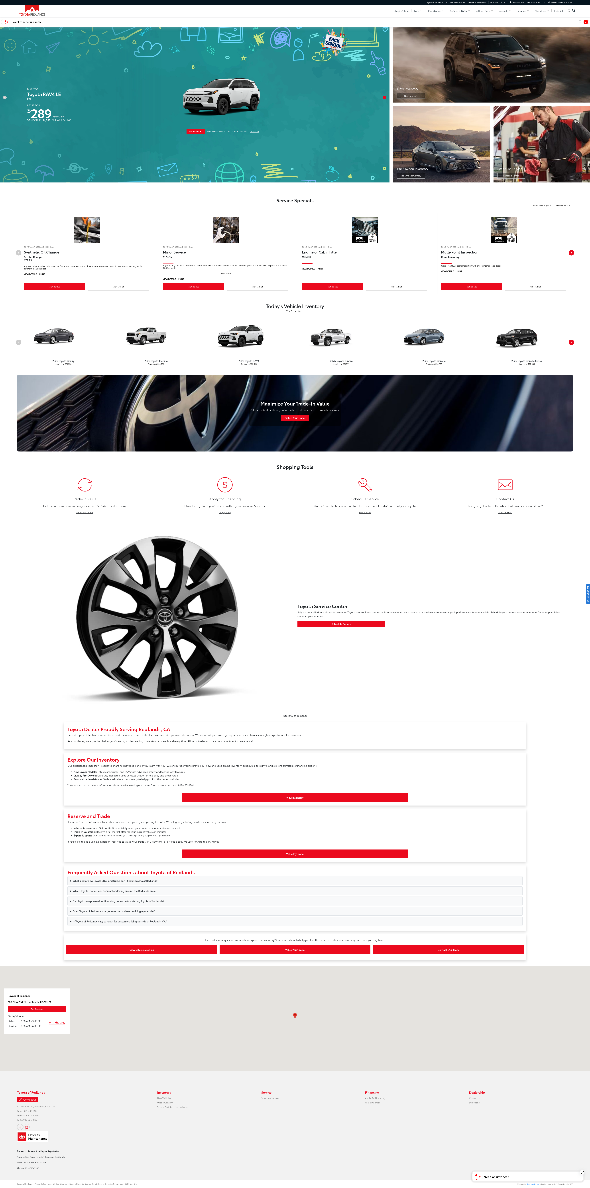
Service (266, 1092)
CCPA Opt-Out (130, 1183)
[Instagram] (27, 1127)
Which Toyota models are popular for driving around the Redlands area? (114, 891)
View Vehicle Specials (142, 949)
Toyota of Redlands (25, 1183)
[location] (510, 2)
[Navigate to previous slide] (2, 104)
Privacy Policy (40, 1183)
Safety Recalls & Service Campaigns (107, 1183)
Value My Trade (295, 853)
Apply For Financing (375, 1098)
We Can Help (505, 512)
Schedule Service (511, 175)
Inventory (164, 1092)
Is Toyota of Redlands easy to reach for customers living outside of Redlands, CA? (120, 921)
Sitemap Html (74, 1183)
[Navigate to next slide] (387, 104)
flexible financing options (302, 765)
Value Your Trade (295, 418)
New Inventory (411, 95)
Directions (474, 1102)
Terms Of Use (53, 1183)
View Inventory (294, 797)
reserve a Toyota (127, 822)
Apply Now (225, 512)
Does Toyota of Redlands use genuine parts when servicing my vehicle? (114, 911)
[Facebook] (20, 1127)
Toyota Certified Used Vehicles (172, 1107)
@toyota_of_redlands (295, 715)
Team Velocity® (533, 1184)
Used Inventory (165, 1102)
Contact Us (29, 1099)
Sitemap (63, 1183)
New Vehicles (164, 1098)
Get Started (365, 512)
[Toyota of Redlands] (43, 10)
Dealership (477, 1092)
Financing (372, 1092)
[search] (573, 11)
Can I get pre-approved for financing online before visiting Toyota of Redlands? (118, 901)
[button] (295, 1016)
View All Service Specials (542, 205)
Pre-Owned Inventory (411, 175)
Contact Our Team (448, 949)
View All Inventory (293, 311)
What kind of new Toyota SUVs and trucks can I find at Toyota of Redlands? (115, 880)
